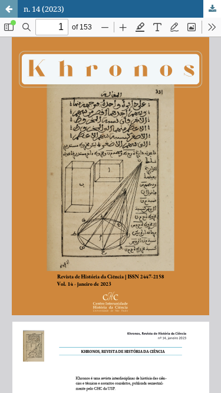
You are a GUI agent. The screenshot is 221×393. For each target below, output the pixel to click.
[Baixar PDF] (212, 9)
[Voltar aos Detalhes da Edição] (9, 9)
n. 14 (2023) (44, 9)
